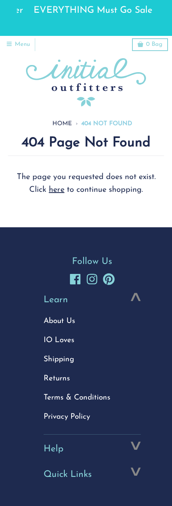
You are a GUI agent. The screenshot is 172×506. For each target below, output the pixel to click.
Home (62, 124)
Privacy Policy (67, 417)
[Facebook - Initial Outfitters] (75, 279)
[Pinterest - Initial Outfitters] (109, 279)
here (56, 190)
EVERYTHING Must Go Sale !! (87, 10)
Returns (57, 378)
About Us (59, 321)
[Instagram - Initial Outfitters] (92, 279)
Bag (154, 44)
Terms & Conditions (77, 398)
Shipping (59, 359)
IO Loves (59, 340)
